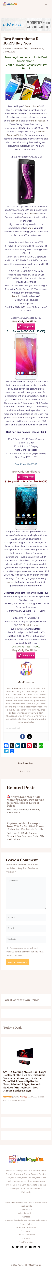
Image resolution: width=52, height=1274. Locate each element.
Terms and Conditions (26, 1227)
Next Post (26, 771)
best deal (15, 120)
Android (16, 296)
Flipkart (20, 135)
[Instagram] (21, 1247)
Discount (11, 836)
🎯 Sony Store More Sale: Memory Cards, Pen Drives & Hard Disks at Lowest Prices (25, 801)
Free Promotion (26, 1242)
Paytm (36, 836)
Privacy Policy (26, 1224)
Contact (26, 1217)
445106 (16, 1097)
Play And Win (26, 1209)
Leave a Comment (13, 48)
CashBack (22, 809)
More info (21, 1101)
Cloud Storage (30, 625)
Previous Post (26, 763)
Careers (26, 1238)
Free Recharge (24, 836)
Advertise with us (26, 1213)
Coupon (32, 833)
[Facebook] (22, 736)
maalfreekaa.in (13, 728)
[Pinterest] (26, 1247)
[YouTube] (30, 1247)
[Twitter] (29, 736)
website (40, 131)
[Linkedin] (34, 1247)
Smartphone (32, 106)
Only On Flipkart (29, 321)
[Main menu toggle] (46, 4)
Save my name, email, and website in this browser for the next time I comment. (24, 952)
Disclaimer (26, 1231)
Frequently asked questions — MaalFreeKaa (26, 1220)
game (10, 582)
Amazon (11, 135)
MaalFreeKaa (38, 120)
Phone (32, 213)
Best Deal (11, 809)
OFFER (32, 809)
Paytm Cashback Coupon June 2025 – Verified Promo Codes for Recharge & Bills (26, 826)
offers (30, 228)
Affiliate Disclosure (26, 1234)
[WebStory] (39, 1247)
